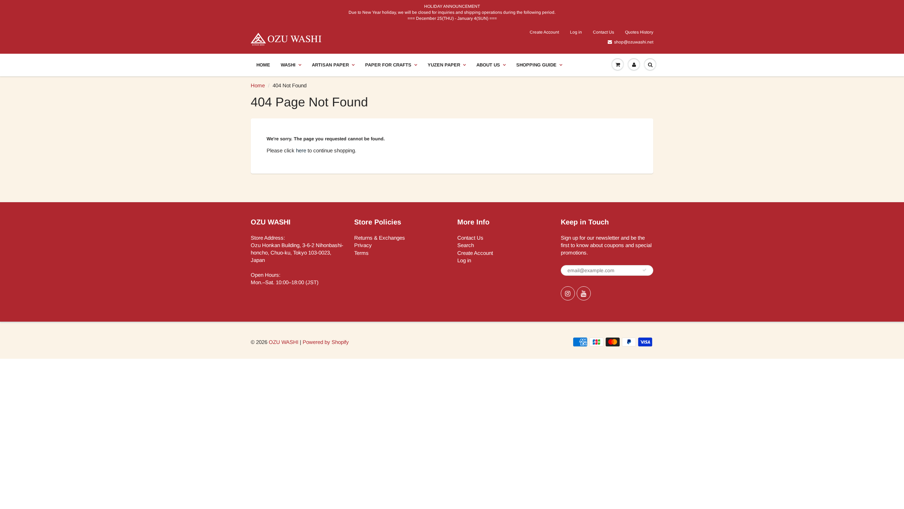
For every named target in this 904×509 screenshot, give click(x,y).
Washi (288, 65)
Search (465, 245)
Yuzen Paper (444, 65)
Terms (361, 253)
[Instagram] (568, 293)
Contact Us (603, 32)
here (301, 150)
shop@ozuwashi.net (633, 42)
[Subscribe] (644, 270)
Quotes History (639, 32)
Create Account (544, 32)
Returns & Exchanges (379, 238)
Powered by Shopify (326, 342)
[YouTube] (584, 293)
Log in (576, 32)
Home (263, 65)
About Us (488, 65)
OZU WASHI (283, 342)
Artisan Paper (330, 65)
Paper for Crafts (388, 65)
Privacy (363, 245)
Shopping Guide (536, 65)
